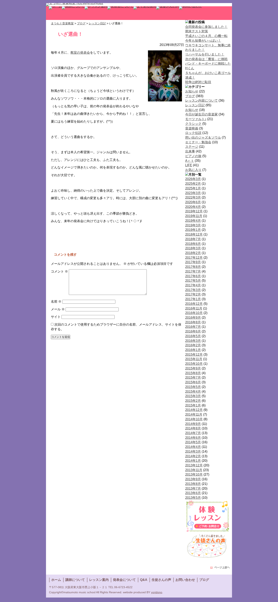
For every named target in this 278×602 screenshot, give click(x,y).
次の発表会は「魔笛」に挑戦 (206, 59)
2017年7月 (193, 271)
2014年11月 (193, 414)
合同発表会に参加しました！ (206, 26)
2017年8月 (193, 266)
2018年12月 (194, 234)
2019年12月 (194, 211)
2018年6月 (193, 244)
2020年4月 (193, 207)
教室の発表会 (80, 52)
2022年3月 (193, 197)
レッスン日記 (195, 105)
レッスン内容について (201, 100)
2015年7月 (193, 377)
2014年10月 (194, 419)
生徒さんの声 (161, 579)
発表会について (124, 579)
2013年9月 (193, 479)
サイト (56, 316)
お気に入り (193, 170)
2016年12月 (194, 303)
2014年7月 (193, 433)
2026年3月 (193, 179)
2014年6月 (193, 437)
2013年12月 (194, 465)
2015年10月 (194, 363)
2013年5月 (193, 497)
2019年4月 (193, 220)
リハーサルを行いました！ (204, 54)
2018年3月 (193, 248)
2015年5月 (193, 387)
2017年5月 (193, 280)
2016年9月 (193, 317)
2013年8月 (193, 484)
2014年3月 (193, 451)
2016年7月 (193, 326)
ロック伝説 (193, 133)
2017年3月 (193, 290)
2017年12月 (194, 257)
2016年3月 (193, 340)
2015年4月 (193, 391)
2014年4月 (193, 447)
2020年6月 (193, 202)
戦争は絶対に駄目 (198, 82)
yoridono (156, 592)
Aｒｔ (189, 160)
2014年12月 (194, 410)
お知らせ (191, 91)
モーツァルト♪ (195, 119)
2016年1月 (193, 350)
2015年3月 (193, 396)
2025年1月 (193, 188)
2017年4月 (193, 285)
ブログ (190, 96)
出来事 (190, 151)
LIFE (188, 165)
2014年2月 (193, 456)
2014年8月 (193, 428)
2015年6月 (193, 382)
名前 (56, 301)
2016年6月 (193, 331)
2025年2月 (193, 183)
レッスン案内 (99, 579)
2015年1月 (193, 405)
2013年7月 (193, 488)
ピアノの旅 (193, 156)
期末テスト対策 (196, 31)
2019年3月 (193, 225)
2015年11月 (193, 359)
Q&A (143, 579)
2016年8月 (193, 322)
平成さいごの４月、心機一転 (206, 36)
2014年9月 (193, 424)
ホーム (56, 579)
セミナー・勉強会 (198, 142)
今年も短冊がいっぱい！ (203, 40)
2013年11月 (193, 470)
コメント (59, 271)
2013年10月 (194, 474)
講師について (75, 579)
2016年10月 (194, 313)
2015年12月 (194, 354)
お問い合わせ (185, 579)
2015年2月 (193, 400)
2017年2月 (193, 294)
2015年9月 (193, 368)
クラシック (193, 123)
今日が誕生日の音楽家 (201, 114)
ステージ (191, 146)
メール (58, 309)
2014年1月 (193, 460)
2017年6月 (193, 276)
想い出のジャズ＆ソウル (203, 137)
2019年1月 (193, 229)
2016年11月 (193, 308)
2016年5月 (193, 336)
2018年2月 (193, 253)
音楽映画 (191, 128)
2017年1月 (193, 299)
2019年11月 (193, 216)
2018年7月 (193, 239)
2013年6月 (193, 493)
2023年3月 (193, 193)
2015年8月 (193, 373)
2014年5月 (193, 442)
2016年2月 (193, 345)
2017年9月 (193, 262)
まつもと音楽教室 (62, 23)
